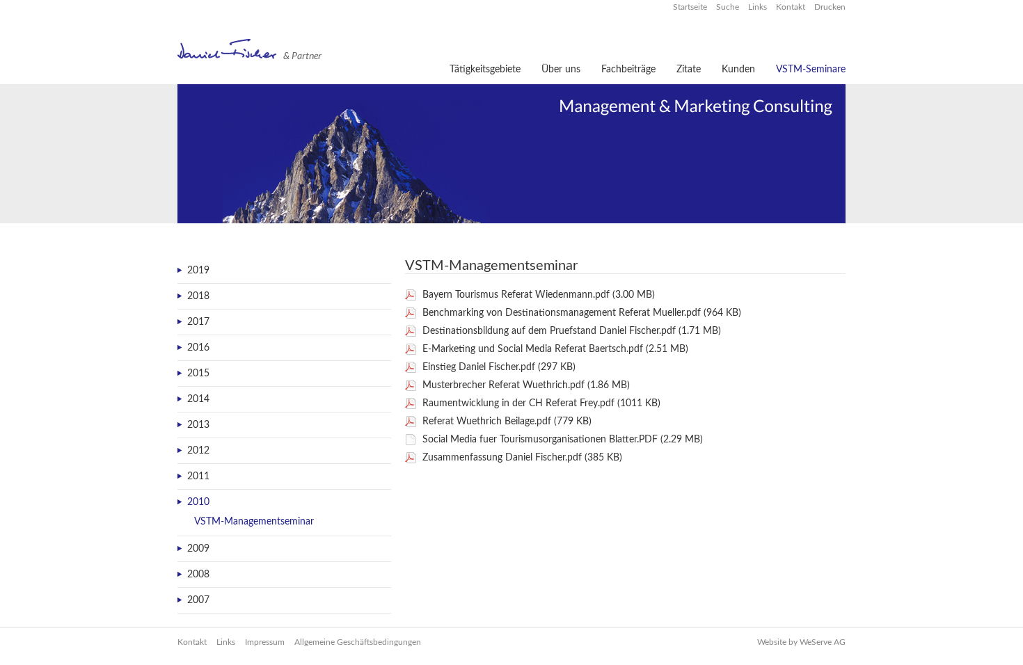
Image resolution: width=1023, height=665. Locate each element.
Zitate (688, 69)
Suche (728, 7)
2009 (198, 549)
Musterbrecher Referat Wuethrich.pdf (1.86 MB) (526, 385)
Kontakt (791, 7)
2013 (198, 425)
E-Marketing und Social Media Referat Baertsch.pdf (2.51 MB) (555, 349)
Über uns (560, 69)
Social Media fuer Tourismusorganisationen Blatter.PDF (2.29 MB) (562, 439)
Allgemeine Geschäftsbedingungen (357, 642)
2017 (198, 322)
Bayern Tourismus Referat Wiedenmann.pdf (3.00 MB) (538, 295)
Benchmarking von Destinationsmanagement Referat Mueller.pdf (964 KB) (581, 313)
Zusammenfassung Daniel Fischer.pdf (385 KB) (522, 458)
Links (758, 7)
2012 (198, 451)
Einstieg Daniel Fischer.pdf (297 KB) (499, 367)
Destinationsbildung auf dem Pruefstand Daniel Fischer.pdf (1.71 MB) (571, 331)
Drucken (830, 7)
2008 (198, 574)
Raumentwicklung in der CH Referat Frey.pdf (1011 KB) (541, 403)
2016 (198, 348)
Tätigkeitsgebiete (485, 69)
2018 (198, 296)
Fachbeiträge (628, 69)
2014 (198, 399)
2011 (198, 476)
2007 (198, 600)
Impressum (265, 642)
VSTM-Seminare (811, 69)
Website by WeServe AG (801, 642)
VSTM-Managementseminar (254, 522)
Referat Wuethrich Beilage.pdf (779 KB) (507, 421)
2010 (198, 502)
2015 (198, 373)
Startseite (691, 7)
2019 (198, 270)
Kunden (738, 69)
